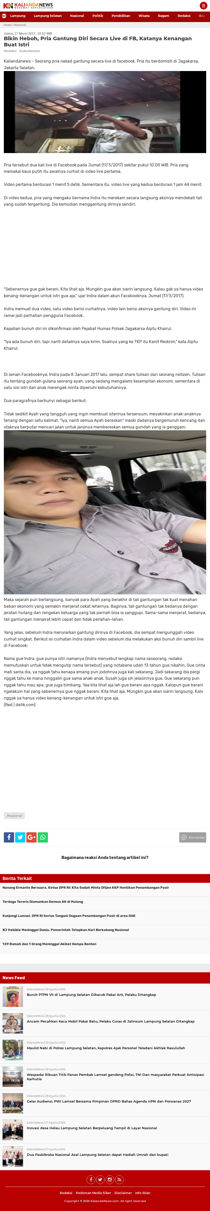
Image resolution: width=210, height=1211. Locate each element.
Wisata (144, 16)
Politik (97, 16)
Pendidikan (121, 16)
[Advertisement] (105, 771)
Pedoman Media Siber (93, 1193)
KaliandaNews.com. (105, 1201)
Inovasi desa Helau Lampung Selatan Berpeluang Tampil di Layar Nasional (92, 1128)
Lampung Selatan (48, 16)
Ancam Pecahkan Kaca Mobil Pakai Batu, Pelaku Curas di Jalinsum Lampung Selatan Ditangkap (111, 1021)
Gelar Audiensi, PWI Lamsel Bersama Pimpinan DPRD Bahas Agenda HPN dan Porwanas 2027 (109, 1101)
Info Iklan (142, 1193)
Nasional (77, 16)
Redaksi (184, 16)
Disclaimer (123, 1193)
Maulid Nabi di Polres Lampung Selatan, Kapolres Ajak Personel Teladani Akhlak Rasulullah (106, 1048)
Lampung (17, 16)
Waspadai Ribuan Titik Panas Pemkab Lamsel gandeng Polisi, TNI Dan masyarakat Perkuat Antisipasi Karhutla (115, 1077)
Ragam (163, 16)
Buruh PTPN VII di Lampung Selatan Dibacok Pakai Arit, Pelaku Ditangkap (91, 995)
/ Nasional (19, 24)
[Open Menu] (203, 5)
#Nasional (14, 816)
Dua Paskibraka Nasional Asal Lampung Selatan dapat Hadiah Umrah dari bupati (98, 1155)
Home (8, 24)
